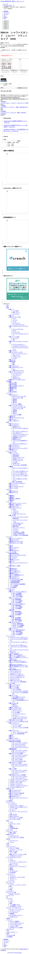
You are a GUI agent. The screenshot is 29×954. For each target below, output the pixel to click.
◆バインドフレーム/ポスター (17, 483)
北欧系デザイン (16, 426)
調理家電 (12, 913)
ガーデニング (10, 929)
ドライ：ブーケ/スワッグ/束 (19, 732)
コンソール (15, 338)
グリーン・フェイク (12, 831)
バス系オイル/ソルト (17, 523)
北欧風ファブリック (17, 459)
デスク (14, 330)
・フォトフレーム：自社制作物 (18, 681)
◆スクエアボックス (15, 791)
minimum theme (23, 949)
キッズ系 (14, 462)
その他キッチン (14, 916)
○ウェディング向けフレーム (17, 677)
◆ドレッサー (13, 350)
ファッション (10, 883)
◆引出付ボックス (14, 796)
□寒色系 (14, 399)
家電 (8, 820)
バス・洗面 (9, 501)
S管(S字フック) (16, 378)
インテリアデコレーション (14, 857)
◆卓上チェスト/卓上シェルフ (17, 379)
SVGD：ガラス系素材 (18, 625)
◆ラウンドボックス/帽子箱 (17, 793)
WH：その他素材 (17, 593)
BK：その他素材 (16, 608)
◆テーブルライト (14, 425)
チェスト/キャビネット (18, 344)
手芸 (8, 930)
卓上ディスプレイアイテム (14, 739)
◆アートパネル (14, 452)
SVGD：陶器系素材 (17, 623)
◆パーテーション (14, 365)
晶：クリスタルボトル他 (19, 761)
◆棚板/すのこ (13, 388)
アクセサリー (10, 890)
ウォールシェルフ (17, 373)
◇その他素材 (13, 587)
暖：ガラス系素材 (17, 620)
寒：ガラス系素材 (17, 613)
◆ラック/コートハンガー (16, 352)
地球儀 (11, 869)
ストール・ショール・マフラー (18, 884)
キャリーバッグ (14, 840)
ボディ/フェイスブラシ (18, 527)
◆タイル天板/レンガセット (17, 385)
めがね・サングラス (15, 894)
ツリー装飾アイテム (15, 904)
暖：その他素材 (16, 617)
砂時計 (11, 868)
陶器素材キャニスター (18, 698)
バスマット (15, 510)
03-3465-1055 (8, 5)
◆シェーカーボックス (15, 790)
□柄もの (14, 402)
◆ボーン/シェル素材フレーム (17, 655)
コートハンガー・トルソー (17, 805)
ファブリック (10, 874)
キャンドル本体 (16, 689)
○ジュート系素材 (17, 414)
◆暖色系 (12, 616)
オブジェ (9, 567)
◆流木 (11, 735)
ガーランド (15, 715)
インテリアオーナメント (19, 713)
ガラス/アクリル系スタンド (19, 443)
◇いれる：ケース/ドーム (16, 784)
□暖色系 (14, 401)
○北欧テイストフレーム (16, 680)
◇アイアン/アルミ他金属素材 (17, 584)
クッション (12, 875)
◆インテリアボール (15, 684)
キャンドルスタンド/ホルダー (20, 691)
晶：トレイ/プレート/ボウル (19, 755)
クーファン (12, 810)
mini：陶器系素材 (17, 631)
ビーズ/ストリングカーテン (19, 716)
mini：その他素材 (17, 634)
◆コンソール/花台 (14, 336)
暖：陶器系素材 (16, 619)
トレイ (11, 858)
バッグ (11, 887)
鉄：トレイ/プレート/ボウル (19, 764)
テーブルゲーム (14, 871)
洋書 (8, 843)
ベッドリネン (16, 314)
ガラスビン (15, 706)
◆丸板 (11, 390)
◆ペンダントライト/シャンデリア (19, 448)
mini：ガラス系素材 (17, 633)
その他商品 (9, 936)
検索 (5, 139)
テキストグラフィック (18, 457)
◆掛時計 (12, 495)
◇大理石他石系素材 (15, 581)
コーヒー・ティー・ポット (17, 909)
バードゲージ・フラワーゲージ (18, 866)
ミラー (8, 544)
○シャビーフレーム (15, 678)
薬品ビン (14, 704)
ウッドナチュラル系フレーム (20, 471)
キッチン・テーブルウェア (14, 907)
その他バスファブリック (19, 513)
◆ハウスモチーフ (14, 576)
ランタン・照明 (14, 926)
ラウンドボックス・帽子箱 (17, 837)
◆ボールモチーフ (14, 570)
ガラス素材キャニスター (19, 697)
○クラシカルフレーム (15, 672)
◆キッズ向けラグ (14, 420)
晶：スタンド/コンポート (19, 756)
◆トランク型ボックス (15, 794)
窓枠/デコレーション (17, 370)
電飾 (11, 903)
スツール (14, 320)
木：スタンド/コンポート (19, 771)
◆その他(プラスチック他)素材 (18, 774)
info (4, 15)
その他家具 (9, 800)
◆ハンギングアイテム (15, 709)
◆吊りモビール (14, 491)
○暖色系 (14, 411)
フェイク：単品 (16, 726)
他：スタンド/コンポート (19, 778)
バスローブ (15, 512)
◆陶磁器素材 (13, 749)
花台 (13, 339)
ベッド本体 (15, 310)
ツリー (11, 900)
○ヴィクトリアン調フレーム (17, 675)
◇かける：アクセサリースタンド (18, 785)
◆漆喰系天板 (13, 387)
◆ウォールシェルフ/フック (17, 372)
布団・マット (16, 312)
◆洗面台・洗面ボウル (15, 504)
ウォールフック (16, 375)
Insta (5, 18)
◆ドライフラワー (14, 730)
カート (6, 4)
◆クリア (12, 590)
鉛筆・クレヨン (14, 851)
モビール (9, 489)
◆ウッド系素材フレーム (16, 654)
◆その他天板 (13, 391)
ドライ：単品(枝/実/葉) (18, 733)
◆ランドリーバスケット (16, 538)
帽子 (11, 886)
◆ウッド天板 (13, 382)
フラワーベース (11, 588)
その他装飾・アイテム (15, 906)
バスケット (12, 860)
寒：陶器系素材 (16, 611)
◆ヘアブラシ (13, 558)
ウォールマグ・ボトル (15, 924)
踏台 (13, 364)
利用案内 (6, 11)
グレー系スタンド (17, 433)
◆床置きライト (14, 449)
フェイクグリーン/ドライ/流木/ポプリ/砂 (17, 721)
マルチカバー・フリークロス (17, 877)
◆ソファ (12, 315)
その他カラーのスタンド (19, 436)
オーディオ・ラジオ (15, 823)
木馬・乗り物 (13, 814)
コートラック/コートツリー (19, 353)
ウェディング (10, 895)
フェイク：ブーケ (17, 724)
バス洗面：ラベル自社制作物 (20, 535)
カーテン (12, 880)
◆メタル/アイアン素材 (16, 762)
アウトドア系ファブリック (17, 923)
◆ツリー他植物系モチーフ (17, 575)
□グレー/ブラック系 (17, 397)
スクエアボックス (14, 836)
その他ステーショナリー (16, 855)
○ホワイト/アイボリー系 (18, 407)
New (8, 305)
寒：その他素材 (16, 614)
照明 (8, 422)
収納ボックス (10, 788)
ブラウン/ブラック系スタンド (20, 434)
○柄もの (14, 413)
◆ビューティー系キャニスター (18, 555)
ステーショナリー (11, 846)
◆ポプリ (12, 736)
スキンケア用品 (16, 524)
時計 (8, 494)
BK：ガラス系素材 (17, 607)
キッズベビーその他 (15, 819)
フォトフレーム (11, 636)
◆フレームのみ (14, 488)
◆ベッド (12, 309)
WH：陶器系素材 (17, 594)
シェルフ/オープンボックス (19, 346)
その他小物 (12, 872)
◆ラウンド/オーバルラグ (16, 405)
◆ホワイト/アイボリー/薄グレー (18, 591)
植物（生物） (13, 832)
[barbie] (12, 1)
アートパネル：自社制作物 (19, 465)
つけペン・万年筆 (14, 848)
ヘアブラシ (15, 529)
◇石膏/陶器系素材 (14, 582)
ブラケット (15, 376)
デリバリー (7, 12)
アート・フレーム (11, 451)
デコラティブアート (17, 460)
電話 (11, 825)
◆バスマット (13, 419)
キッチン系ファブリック (16, 915)
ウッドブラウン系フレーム (19, 472)
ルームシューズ (11, 881)
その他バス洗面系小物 (18, 533)
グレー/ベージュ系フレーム (19, 474)
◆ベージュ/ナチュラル (16, 597)
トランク (12, 842)
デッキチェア (16, 323)
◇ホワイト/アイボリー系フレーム (19, 637)
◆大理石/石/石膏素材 (15, 741)
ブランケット (13, 878)
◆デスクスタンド (14, 445)
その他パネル (16, 463)
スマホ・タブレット (12, 932)
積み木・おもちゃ (14, 816)
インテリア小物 (11, 683)
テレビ (11, 822)
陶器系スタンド (16, 439)
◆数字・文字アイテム (15, 707)
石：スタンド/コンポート (19, 744)
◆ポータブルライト (15, 446)
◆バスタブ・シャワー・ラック (18, 503)
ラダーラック (16, 355)
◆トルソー (12, 359)
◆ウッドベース (14, 628)
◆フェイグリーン (14, 723)
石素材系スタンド (17, 437)
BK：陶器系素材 (16, 605)
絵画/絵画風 (15, 455)
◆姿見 (11, 546)
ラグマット (9, 393)
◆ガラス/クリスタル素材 (16, 753)
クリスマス (9, 898)
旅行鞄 (8, 839)
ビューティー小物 (11, 552)
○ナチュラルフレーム (15, 671)
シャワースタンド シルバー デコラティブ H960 (14, 103)
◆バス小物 (12, 515)
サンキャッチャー (17, 710)
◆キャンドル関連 (14, 687)
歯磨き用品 (15, 526)
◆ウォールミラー (14, 547)
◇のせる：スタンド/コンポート (18, 781)
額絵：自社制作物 (17, 481)
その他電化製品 (14, 828)
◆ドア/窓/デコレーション (16, 367)
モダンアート (16, 454)
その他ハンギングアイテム (19, 718)
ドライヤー (15, 530)
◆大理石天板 (13, 384)
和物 (8, 933)
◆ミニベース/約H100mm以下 (17, 629)
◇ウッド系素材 (14, 585)
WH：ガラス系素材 (17, 596)
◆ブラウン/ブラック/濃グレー (18, 604)
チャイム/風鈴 (16, 712)
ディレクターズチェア (18, 324)
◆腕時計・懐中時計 (15, 498)
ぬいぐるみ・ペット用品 (16, 817)
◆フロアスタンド (14, 423)
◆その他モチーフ (14, 578)
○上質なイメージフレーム (16, 674)
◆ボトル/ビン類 (14, 703)
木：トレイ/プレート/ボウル (19, 770)
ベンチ (14, 321)
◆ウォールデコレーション (17, 486)
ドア (13, 368)
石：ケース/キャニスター (19, 745)
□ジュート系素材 (17, 404)
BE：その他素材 (16, 602)
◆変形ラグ (12, 416)
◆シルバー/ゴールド (15, 622)
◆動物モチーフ (14, 573)
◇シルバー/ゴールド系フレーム (18, 645)
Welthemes (3, 950)
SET (8, 306)
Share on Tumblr (4, 81)
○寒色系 (14, 410)
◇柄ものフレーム (14, 652)
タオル (14, 509)
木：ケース (15, 773)
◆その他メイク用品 (15, 565)
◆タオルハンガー (14, 506)
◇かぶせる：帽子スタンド (17, 787)
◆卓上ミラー (13, 549)
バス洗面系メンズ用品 (18, 532)
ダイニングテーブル (17, 329)
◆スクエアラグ (14, 394)
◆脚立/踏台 (13, 361)
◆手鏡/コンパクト (14, 550)
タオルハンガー (16, 356)
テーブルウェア (14, 912)
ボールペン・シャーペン (16, 849)
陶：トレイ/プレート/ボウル (19, 750)
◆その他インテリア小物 (16, 720)
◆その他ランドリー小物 (16, 542)
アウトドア (9, 919)
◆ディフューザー (14, 686)
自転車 (8, 918)
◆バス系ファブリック (15, 507)
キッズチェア (13, 803)
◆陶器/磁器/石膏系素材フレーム (18, 665)
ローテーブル (16, 332)
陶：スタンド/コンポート (19, 752)
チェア (14, 318)
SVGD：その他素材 (17, 626)
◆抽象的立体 (13, 568)
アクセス (6, 14)
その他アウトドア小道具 (16, 927)
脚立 (13, 362)
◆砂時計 (12, 500)
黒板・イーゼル (14, 865)
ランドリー (9, 536)
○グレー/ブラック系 (17, 408)
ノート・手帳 (13, 852)
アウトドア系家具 (14, 921)
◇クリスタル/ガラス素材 (16, 579)
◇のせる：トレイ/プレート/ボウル (19, 779)
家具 (8, 307)
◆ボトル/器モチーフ (15, 571)
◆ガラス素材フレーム (15, 660)
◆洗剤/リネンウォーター (16, 541)
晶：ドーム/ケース (17, 758)
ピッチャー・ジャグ (15, 910)
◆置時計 (12, 497)
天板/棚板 (9, 381)
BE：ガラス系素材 (17, 600)
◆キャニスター (14, 695)
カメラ (8, 845)
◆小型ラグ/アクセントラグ (17, 417)
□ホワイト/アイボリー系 (18, 396)
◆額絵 (11, 466)
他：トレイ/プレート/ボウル (19, 776)
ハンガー (14, 358)
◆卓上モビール (14, 492)
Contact (5, 17)
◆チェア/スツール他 (15, 317)
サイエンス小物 (11, 935)
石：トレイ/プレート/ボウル (19, 742)
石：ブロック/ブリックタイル (20, 747)
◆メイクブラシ (14, 556)
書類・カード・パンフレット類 (18, 854)
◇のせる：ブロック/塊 (16, 782)
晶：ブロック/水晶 (17, 759)
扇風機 (11, 826)
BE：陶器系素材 (16, 599)
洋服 (11, 889)
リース (11, 901)
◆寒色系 (12, 610)
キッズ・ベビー (11, 802)
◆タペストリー (14, 484)
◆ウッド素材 (13, 768)
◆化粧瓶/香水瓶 (14, 553)
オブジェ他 (9, 829)
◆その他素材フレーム (15, 669)
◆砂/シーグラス (14, 738)
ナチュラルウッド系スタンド (20, 431)
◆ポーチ (12, 561)
